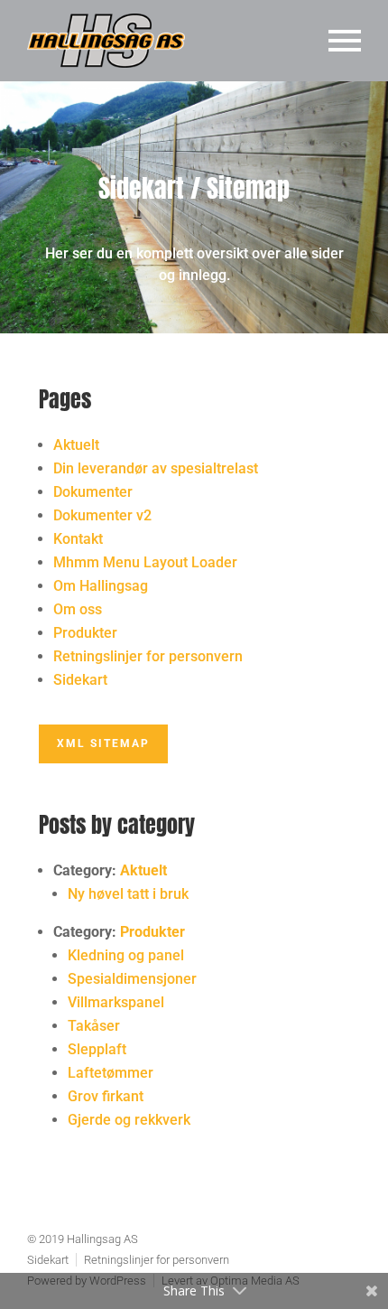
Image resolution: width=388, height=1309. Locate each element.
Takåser (94, 1025)
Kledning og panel (126, 955)
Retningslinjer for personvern (148, 656)
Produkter (85, 632)
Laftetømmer (110, 1072)
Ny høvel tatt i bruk (128, 893)
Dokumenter (93, 491)
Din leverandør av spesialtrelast (155, 468)
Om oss (77, 609)
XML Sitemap (103, 743)
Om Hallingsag (100, 585)
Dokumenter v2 (102, 515)
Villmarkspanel (116, 1002)
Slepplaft (97, 1049)
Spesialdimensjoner (132, 978)
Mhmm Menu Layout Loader (145, 562)
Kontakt (78, 538)
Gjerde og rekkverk (129, 1119)
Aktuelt (76, 444)
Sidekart (80, 679)
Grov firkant (105, 1096)
